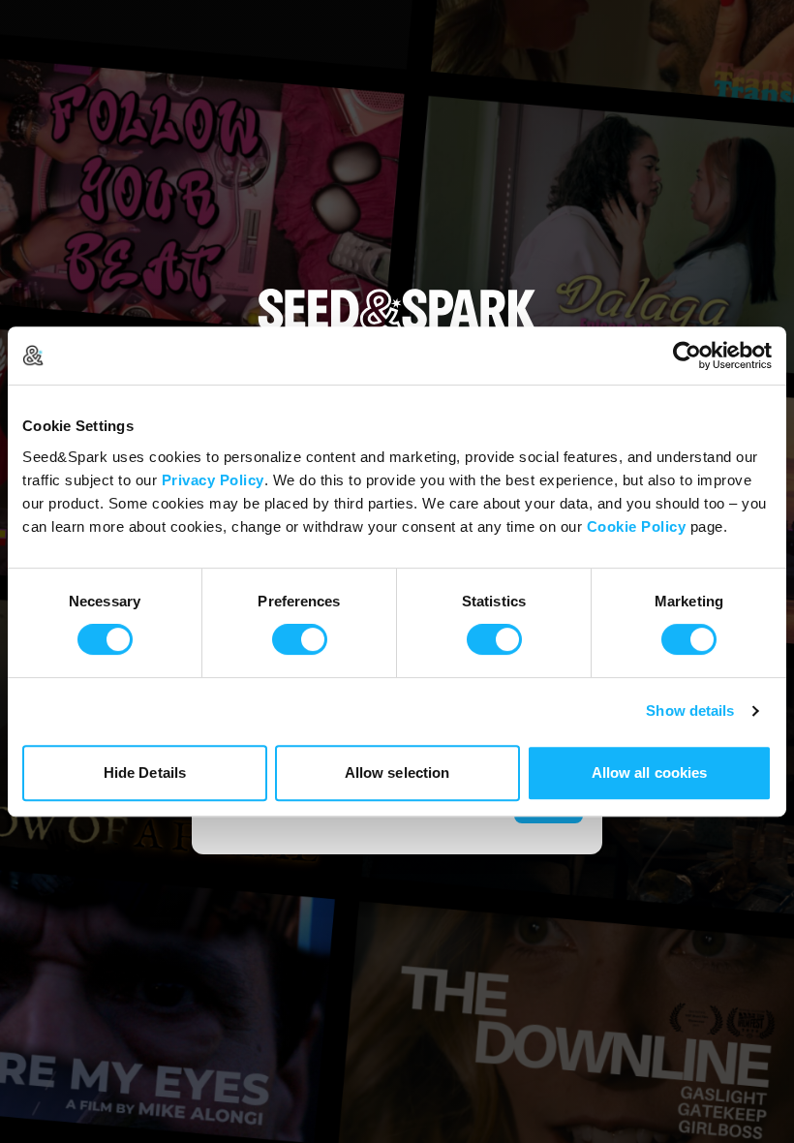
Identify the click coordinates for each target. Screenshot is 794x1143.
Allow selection (397, 772)
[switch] (299, 639)
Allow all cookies (650, 772)
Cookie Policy (637, 526)
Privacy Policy (213, 480)
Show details (690, 710)
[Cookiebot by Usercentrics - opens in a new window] (687, 355)
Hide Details (145, 772)
